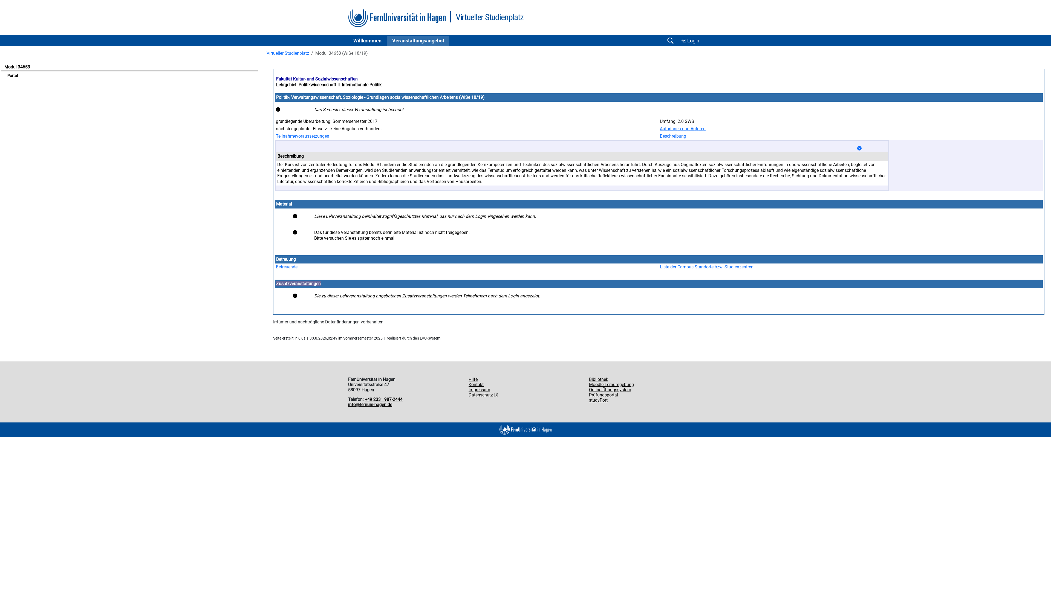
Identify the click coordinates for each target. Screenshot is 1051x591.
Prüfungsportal (603, 395)
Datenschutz (481, 395)
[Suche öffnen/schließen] (670, 40)
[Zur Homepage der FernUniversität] (397, 18)
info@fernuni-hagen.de (370, 404)
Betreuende (287, 267)
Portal (12, 75)
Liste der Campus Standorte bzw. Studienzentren (706, 267)
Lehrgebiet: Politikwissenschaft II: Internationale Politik (329, 84)
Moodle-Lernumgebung (611, 384)
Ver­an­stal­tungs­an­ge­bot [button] (418, 41)
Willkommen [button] (367, 41)
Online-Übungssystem (610, 389)
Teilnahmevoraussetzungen (302, 136)
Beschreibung (673, 136)
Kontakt (476, 384)
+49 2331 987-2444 (384, 399)
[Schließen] (859, 148)
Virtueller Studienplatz (288, 53)
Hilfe (473, 379)
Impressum (479, 389)
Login (692, 41)
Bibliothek (598, 379)
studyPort (598, 400)
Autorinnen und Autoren (683, 128)
